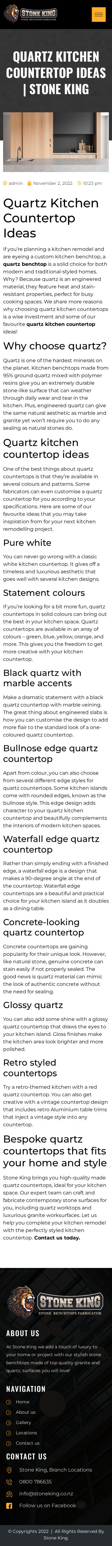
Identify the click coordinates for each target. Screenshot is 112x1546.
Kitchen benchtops (55, 368)
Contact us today (56, 1238)
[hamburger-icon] (99, 14)
